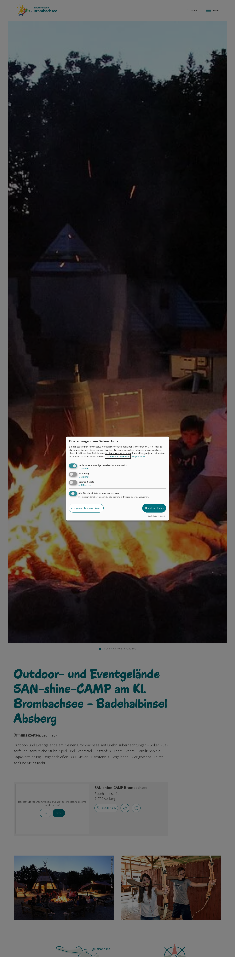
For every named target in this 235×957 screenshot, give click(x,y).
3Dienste (84, 485)
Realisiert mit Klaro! (156, 516)
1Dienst (84, 468)
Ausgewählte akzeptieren (86, 508)
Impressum (138, 456)
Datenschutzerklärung (118, 456)
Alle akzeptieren (154, 508)
